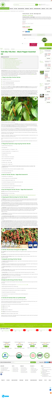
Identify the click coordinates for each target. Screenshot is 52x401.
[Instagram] (49, 362)
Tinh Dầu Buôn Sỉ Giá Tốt (6, 11)
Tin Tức (47, 8)
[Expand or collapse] (37, 57)
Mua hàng (30, 29)
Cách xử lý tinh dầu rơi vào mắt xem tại (22, 284)
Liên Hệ (51, 8)
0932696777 (7, 396)
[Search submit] (36, 5)
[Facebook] (45, 362)
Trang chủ (11, 8)
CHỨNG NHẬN (27, 8)
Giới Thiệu (15, 8)
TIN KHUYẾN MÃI (10, 195)
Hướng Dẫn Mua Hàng (37, 8)
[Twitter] (46, 362)
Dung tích (24, 21)
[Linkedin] (48, 362)
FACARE (33, 74)
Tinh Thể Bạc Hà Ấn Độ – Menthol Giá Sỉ (48, 61)
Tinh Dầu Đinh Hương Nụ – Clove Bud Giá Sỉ (47, 50)
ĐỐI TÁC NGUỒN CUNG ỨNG (18, 195)
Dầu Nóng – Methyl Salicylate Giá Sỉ (47, 84)
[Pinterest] (51, 362)
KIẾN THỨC (31, 8)
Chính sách (43, 8)
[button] (19, 14)
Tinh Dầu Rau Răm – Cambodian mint (47, 71)
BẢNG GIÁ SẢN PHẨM (21, 8)
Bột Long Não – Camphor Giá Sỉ (47, 94)
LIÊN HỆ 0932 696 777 (33, 195)
